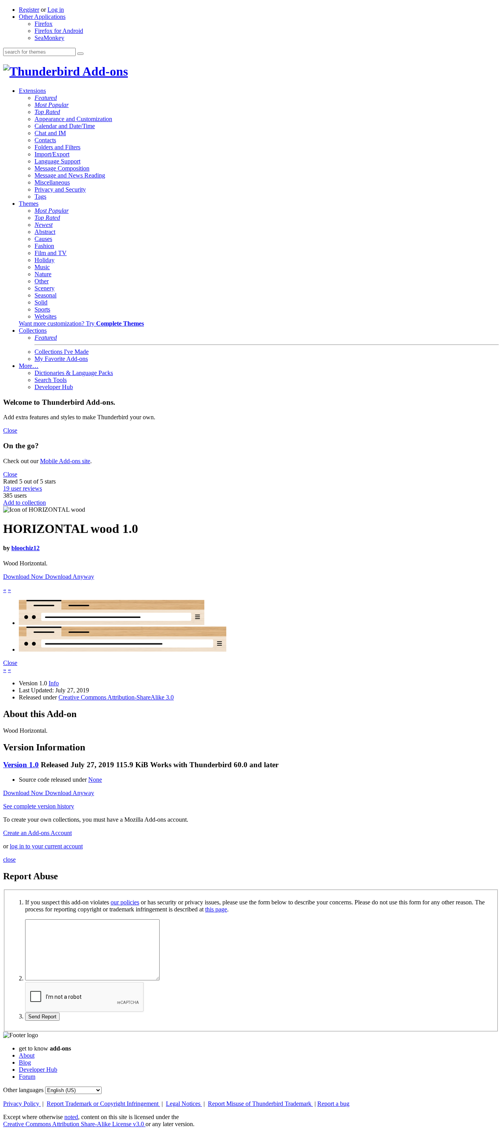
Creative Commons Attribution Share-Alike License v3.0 (74, 1124)
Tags (40, 196)
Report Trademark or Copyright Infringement (103, 1103)
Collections (33, 330)
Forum (27, 1076)
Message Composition (62, 168)
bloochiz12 (25, 548)
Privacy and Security (60, 189)
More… (28, 365)
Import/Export (52, 154)
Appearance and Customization (73, 119)
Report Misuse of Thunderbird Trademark (260, 1103)
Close (10, 430)
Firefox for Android (59, 30)
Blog (25, 1062)
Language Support (57, 161)
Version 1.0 (21, 765)
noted (71, 1117)
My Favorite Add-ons (61, 358)
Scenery (45, 288)
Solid (41, 302)
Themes (28, 203)
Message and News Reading (70, 175)
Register (29, 9)
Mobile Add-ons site (65, 461)
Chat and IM (50, 133)
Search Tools (51, 380)
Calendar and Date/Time (65, 126)
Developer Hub (54, 387)
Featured (46, 97)
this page (216, 909)
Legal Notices (184, 1103)
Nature (43, 274)
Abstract (45, 231)
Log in (55, 9)
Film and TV (51, 253)
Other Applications (42, 16)
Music (42, 267)
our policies (125, 902)
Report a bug (333, 1103)
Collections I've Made (62, 351)
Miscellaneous (52, 182)
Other (42, 281)
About (27, 1055)
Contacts (45, 140)
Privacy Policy (22, 1103)
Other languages (23, 1090)
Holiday (45, 260)
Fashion (44, 246)
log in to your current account (46, 846)
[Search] (80, 54)
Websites (45, 316)
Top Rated (47, 112)
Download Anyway (69, 576)
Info (54, 683)
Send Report (42, 1017)
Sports (42, 309)
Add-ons (104, 71)
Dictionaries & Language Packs (74, 373)
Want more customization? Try (81, 323)
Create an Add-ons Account (37, 833)
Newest (44, 224)
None (95, 779)
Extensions (32, 90)
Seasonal (45, 295)
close (9, 859)
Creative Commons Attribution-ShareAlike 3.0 (116, 697)
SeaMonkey (49, 37)
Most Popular (52, 104)
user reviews (22, 488)
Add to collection (24, 502)
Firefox (44, 23)
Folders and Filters (57, 147)
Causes (43, 238)
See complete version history (38, 806)
